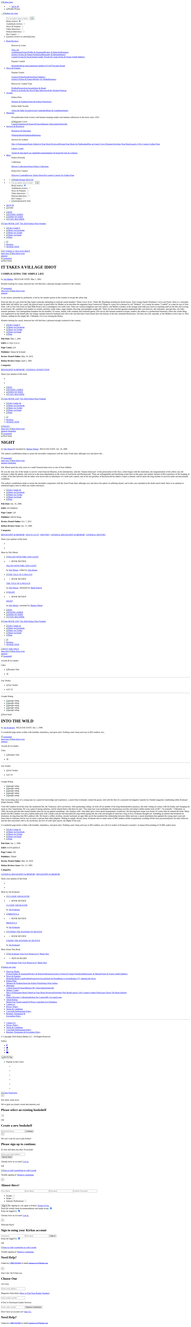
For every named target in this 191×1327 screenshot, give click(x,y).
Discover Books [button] (12, 971)
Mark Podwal (36, 588)
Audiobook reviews (14, 24)
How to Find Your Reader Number (34, 1293)
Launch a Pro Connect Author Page (85, 993)
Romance (65, 52)
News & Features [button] (13, 68)
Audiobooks (16, 52)
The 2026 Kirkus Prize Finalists (33, 223)
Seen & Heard (40, 88)
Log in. (26, 1161)
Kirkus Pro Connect (38, 997)
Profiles (14, 88)
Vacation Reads (58, 66)
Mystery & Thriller (40, 79)
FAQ (29, 1002)
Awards (31, 88)
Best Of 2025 (46, 66)
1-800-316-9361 (15, 1263)
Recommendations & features (50, 153)
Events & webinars (69, 153)
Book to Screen (17, 90)
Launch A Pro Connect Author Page (145, 144)
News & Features (13, 26)
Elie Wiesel (8, 449)
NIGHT (9, 601)
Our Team (16, 1002)
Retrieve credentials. (25, 1175)
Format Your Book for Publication (73, 144)
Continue (29, 1131)
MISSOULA (11, 923)
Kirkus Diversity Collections (18, 997)
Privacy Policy (12, 1007)
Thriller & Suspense (35, 52)
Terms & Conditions (14, 1009)
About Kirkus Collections (38, 166)
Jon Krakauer (9, 728)
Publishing (28, 135)
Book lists (24, 66)
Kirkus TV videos (78, 978)
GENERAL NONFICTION (37, 370)
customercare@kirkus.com (38, 1263)
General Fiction (17, 77)
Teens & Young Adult (68, 57)
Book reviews (12, 21)
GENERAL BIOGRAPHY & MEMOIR (68, 535)
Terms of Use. (43, 1205)
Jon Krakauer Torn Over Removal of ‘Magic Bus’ (26, 963)
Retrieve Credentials (33, 1307)
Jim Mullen (8, 279)
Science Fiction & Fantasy (22, 54)
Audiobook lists (34, 66)
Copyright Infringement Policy (18, 1011)
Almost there (7, 1157)
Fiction (24, 52)
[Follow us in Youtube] (7, 1052)
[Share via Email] (13, 235)
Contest (24, 1002)
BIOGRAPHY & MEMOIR (13, 370)
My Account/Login (54, 997)
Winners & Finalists (19, 102)
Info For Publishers (49, 1002)
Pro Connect (11, 34)
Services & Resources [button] (15, 126)
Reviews (9, 244)
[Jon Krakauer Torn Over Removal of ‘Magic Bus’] (27, 954)
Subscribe (63, 124)
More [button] (8, 155)
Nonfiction (37, 54)
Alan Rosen (32, 570)
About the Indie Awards (21, 110)
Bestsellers (15, 66)
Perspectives (23, 88)
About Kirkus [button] (12, 1000)
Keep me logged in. (9, 1211)
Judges (65, 110)
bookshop (12, 431)
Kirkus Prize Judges (49, 983)
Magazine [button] (10, 113)
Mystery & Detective (52, 52)
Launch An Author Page (64, 175)
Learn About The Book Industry (113, 993)
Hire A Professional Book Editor (24, 144)
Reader (9, 1196)
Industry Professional (15, 1201)
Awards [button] (9, 93)
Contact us (10, 1004)
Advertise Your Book (121, 144)
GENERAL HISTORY (96, 535)
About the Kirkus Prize (37, 102)
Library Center (17, 148)
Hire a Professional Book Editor (19, 993)
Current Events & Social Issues (24, 57)
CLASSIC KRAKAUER (16, 905)
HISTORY (44, 535)
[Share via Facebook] (15, 230)
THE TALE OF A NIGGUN (18, 583)
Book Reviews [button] (12, 41)
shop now (5, 253)
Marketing (36, 135)
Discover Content (18, 175)
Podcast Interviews (14, 32)
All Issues (38, 124)
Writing (14, 135)
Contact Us (10, 1023)
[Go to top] (7, 1057)
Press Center (36, 1002)
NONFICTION (12, 247)
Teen (35, 77)
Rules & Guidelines (55, 110)
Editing (21, 135)
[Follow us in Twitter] (7, 1048)
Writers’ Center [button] (12, 990)
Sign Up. (27, 1312)
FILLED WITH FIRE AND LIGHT (21, 566)
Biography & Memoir (51, 54)
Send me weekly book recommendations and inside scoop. (25, 1208)
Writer (9, 1198)
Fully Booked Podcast (57, 90)
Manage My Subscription (35, 988)
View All (15, 50)
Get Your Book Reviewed (48, 144)
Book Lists (19, 978)
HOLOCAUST (32, 535)
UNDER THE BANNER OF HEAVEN (23, 940)
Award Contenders (39, 110)
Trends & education (19, 153)
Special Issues (28, 124)
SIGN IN (15, 6)
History (63, 54)
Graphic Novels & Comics (48, 57)
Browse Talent (32, 175)
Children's (81, 57)
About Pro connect (46, 175)
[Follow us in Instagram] (7, 1050)
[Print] (9, 237)
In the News (29, 90)
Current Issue (16, 124)
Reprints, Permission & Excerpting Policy (15, 1015)
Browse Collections (19, 166)
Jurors (49, 102)
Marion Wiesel (32, 449)
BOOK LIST (13, 223)
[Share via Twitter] (14, 233)
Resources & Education (21, 131)
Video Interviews (13, 29)
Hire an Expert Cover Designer (100, 144)
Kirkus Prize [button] (11, 981)
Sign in (4, 1206)
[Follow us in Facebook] (6, 1045)
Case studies (33, 153)
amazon (4, 256)
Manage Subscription (50, 124)
